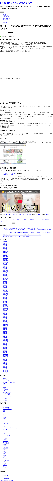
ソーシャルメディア (7, 396)
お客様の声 (5, 19)
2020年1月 (5, 266)
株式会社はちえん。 (7, 460)
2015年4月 (5, 317)
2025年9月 (5, 248)
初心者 (5, 448)
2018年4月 (5, 274)
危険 (4, 451)
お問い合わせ (6, 22)
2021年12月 (5, 262)
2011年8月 (5, 373)
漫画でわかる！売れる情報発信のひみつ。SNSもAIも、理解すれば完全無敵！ (21, 228)
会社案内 (5, 21)
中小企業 (6, 443)
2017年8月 (5, 281)
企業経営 (5, 398)
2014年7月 (5, 329)
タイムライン (5, 430)
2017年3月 (5, 287)
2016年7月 (5, 298)
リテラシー (5, 441)
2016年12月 (5, 291)
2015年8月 (5, 312)
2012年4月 (5, 364)
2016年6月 (5, 300)
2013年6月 (5, 345)
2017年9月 (5, 279)
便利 (20, 214)
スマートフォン (6, 393)
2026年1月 (5, 247)
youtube (4, 418)
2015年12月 (5, 306)
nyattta (47, 214)
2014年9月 (5, 327)
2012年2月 (5, 367)
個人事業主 (5, 445)
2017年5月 (5, 285)
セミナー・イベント (7, 394)
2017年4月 (5, 286)
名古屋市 (4, 452)
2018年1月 (5, 275)
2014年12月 (5, 322)
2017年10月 (5, 278)
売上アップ (4, 456)
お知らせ (5, 390)
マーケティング (5, 439)
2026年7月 (5, 243)
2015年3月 (5, 318)
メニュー (2, 11)
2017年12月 (5, 277)
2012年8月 (5, 359)
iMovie (4, 410)
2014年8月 (5, 328)
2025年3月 (5, 249)
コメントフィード (7, 476)
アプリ (4, 421)
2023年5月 (5, 259)
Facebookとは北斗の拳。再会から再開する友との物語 (13, 219)
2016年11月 (5, 293)
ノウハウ (5, 433)
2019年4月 (5, 268)
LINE (4, 383)
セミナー (4, 426)
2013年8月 (5, 344)
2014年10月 (5, 325)
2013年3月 (5, 350)
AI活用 (4, 378)
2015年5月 (5, 316)
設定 (3, 466)
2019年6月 (5, 267)
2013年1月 (5, 352)
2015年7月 (5, 313)
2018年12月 (5, 270)
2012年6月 (5, 362)
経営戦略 (4, 463)
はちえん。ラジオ (7, 392)
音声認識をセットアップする (9, 173)
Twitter (4, 388)
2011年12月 (5, 370)
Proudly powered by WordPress (6, 480)
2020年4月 (5, 264)
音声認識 (29, 214)
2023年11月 (5, 256)
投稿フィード (6, 475)
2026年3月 (5, 245)
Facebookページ (7, 409)
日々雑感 (8, 214)
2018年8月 (5, 272)
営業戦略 (4, 453)
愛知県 (4, 457)
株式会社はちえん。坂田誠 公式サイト (18, 3)
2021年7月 (5, 263)
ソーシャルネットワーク (8, 427)
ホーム (4, 14)
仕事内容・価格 (6, 16)
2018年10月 (5, 271)
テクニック (5, 431)
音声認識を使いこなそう (8, 174)
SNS (4, 415)
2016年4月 (5, 302)
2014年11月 (5, 324)
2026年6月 (5, 244)
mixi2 (4, 384)
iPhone (4, 411)
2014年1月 (5, 337)
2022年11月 (5, 260)
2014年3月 (5, 335)
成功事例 (5, 458)
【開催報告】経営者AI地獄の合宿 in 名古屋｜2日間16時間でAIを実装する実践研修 (22, 235)
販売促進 (4, 467)
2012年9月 (5, 358)
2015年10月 (5, 309)
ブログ (4, 397)
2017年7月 (5, 282)
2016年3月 (5, 304)
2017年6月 (5, 283)
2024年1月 (5, 255)
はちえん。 (5, 419)
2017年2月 (5, 289)
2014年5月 (5, 332)
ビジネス (6, 435)
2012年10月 (5, 356)
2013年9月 (5, 343)
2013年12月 (5, 339)
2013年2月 (5, 351)
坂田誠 (4, 455)
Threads (4, 385)
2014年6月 (5, 331)
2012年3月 (5, 366)
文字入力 (24, 214)
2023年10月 (5, 258)
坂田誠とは (5, 15)
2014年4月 (5, 333)
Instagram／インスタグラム (9, 382)
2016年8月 (5, 297)
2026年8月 (5, 241)
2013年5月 (5, 347)
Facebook (5, 379)
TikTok (4, 387)
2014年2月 (5, 336)
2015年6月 (5, 314)
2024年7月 (5, 252)
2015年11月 (5, 308)
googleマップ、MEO (7, 380)
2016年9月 (5, 295)
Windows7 (15, 214)
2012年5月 (5, 363)
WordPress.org (6, 478)
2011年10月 (5, 371)
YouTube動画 (5, 389)
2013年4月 (5, 348)
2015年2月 (5, 320)
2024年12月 (5, 251)
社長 (4, 462)
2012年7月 (5, 360)
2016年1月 (5, 305)
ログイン (5, 474)
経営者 (5, 465)
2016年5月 (5, 301)
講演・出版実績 (6, 18)
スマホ (4, 422)
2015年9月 (5, 310)
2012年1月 (5, 368)
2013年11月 (5, 340)
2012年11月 (5, 355)
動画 (4, 449)
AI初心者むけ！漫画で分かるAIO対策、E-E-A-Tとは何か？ (16, 236)
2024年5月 (5, 254)
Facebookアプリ (6, 407)
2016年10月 (5, 294)
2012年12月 (5, 354)
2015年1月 (5, 321)
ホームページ (5, 438)
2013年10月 (5, 341)
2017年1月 (5, 290)
